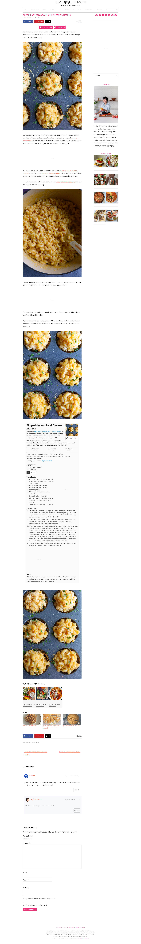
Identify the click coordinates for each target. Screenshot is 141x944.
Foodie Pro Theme (83, 938)
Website (26, 888)
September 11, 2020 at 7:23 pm (72, 775)
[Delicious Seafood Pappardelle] (100, 203)
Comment (27, 843)
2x (31, 472)
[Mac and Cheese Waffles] (32, 719)
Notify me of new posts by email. (35, 905)
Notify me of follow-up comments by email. (39, 898)
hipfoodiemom (47, 461)
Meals (34, 742)
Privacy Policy (80, 927)
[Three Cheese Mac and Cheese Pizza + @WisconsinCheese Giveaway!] (52, 719)
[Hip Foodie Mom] (70, 6)
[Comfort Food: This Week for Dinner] (112, 203)
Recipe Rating (28, 836)
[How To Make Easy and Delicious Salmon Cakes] (100, 185)
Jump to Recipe (46, 27)
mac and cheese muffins (50, 173)
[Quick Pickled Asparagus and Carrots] (112, 185)
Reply (76, 790)
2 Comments (40, 17)
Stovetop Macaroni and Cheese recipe (47, 431)
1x (28, 472)
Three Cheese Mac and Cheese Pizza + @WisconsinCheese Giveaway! (51, 727)
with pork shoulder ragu (65, 182)
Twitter (65, 927)
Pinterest (72, 927)
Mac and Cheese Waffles (29, 725)
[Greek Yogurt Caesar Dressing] (112, 167)
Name (25, 872)
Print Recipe (60, 27)
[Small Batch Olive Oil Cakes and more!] (112, 221)
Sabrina (32, 776)
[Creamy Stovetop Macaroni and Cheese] (72, 719)
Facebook (59, 927)
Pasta (37, 742)
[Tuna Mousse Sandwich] (100, 167)
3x (34, 472)
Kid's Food (30, 742)
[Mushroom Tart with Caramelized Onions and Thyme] (100, 221)
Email (25, 880)
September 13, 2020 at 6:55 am (72, 799)
